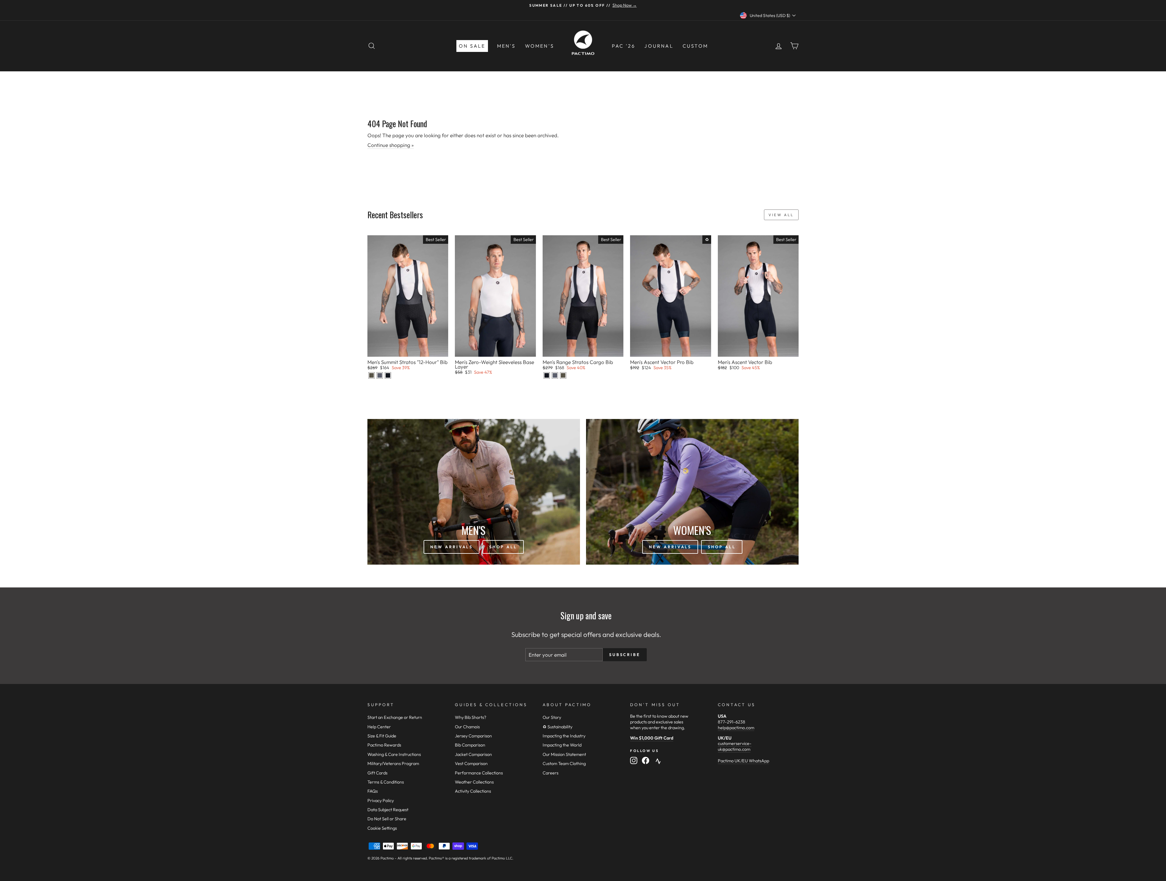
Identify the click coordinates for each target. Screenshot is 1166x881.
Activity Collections (473, 791)
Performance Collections (479, 773)
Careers (550, 773)
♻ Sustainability (557, 727)
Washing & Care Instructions (394, 754)
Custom (695, 46)
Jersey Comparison (473, 736)
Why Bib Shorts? (470, 717)
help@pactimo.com (736, 727)
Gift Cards (377, 773)
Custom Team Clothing (564, 763)
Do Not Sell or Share (386, 818)
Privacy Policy (380, 800)
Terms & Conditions (385, 782)
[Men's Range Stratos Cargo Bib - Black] (547, 375)
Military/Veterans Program (393, 763)
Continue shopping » (390, 145)
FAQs (372, 791)
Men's (506, 46)
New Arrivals (451, 546)
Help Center (379, 727)
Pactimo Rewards (384, 745)
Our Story (552, 717)
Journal (658, 46)
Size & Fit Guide (381, 736)
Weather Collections (474, 782)
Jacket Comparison (473, 754)
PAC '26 (623, 46)
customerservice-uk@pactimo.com (735, 746)
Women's (539, 46)
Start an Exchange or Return (394, 717)
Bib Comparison (470, 745)
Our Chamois (467, 727)
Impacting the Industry (564, 736)
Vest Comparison (471, 763)
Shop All (503, 546)
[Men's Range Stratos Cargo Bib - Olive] (563, 375)
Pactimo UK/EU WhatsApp (743, 761)
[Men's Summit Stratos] (371, 375)
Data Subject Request (387, 809)
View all (781, 215)
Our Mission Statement (564, 754)
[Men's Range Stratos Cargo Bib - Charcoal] (555, 375)
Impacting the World (562, 745)
